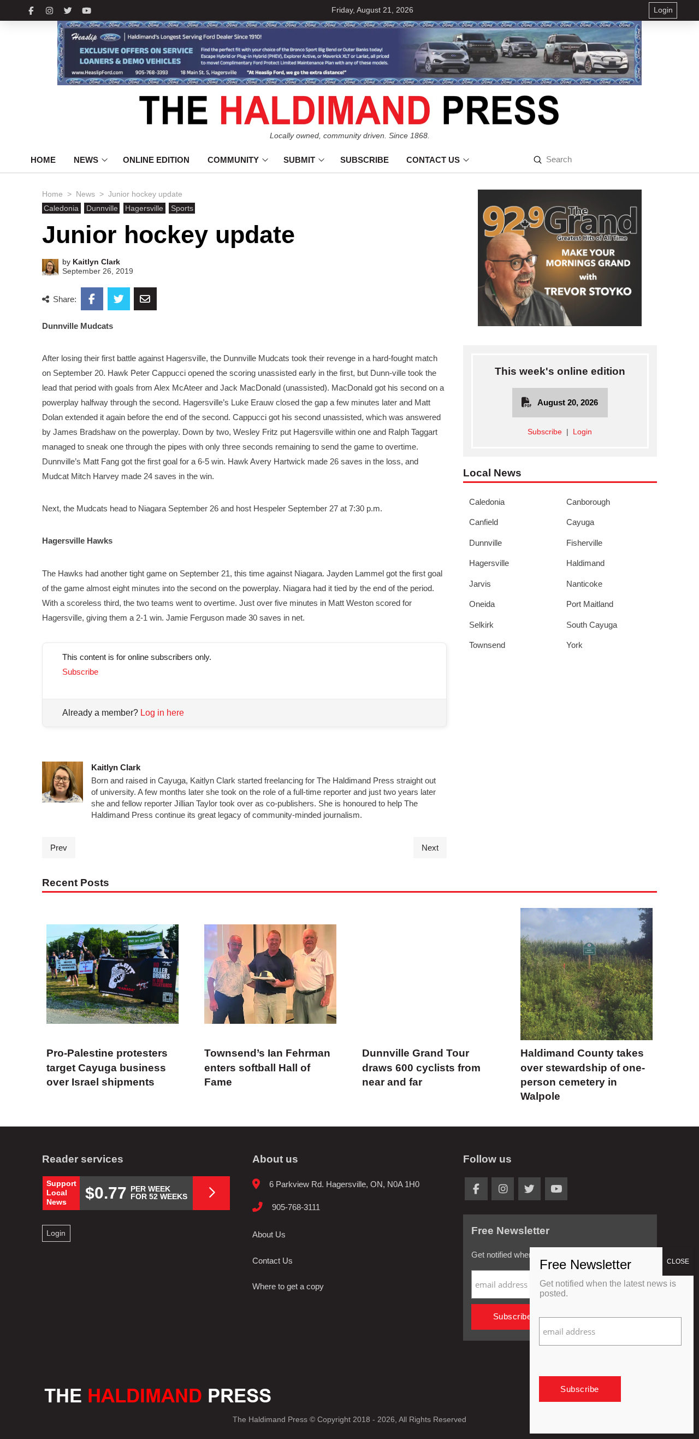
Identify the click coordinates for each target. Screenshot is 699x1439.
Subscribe (80, 671)
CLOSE (678, 1261)
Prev (58, 847)
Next (430, 847)
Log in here (162, 712)
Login (582, 432)
